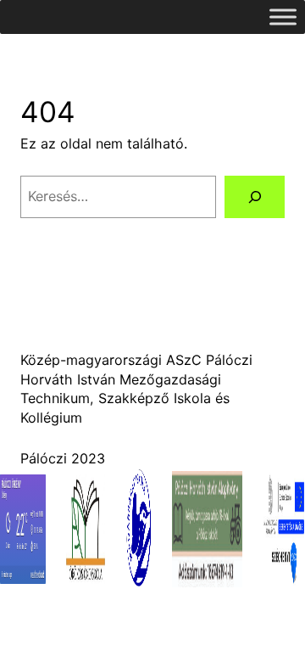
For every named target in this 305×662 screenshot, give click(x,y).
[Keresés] (255, 196)
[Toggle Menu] (283, 16)
